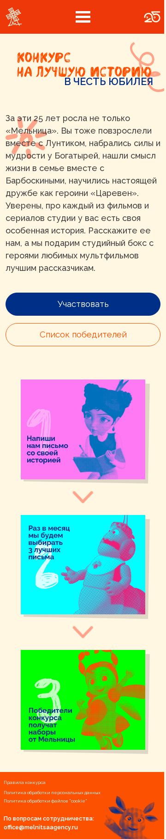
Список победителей (83, 334)
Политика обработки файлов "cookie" (45, 800)
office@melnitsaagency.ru (41, 827)
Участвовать (83, 304)
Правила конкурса (25, 782)
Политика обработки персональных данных (52, 792)
